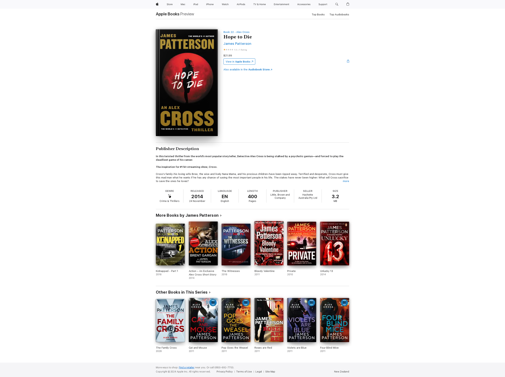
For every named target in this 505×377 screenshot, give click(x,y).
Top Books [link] (318, 14)
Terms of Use (244, 371)
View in (238, 61)
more (346, 181)
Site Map (270, 371)
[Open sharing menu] (348, 61)
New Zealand (341, 371)
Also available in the (247, 69)
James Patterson (237, 43)
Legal (258, 371)
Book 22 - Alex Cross (237, 32)
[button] (337, 4)
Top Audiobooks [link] (339, 14)
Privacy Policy (225, 371)
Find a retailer (187, 367)
